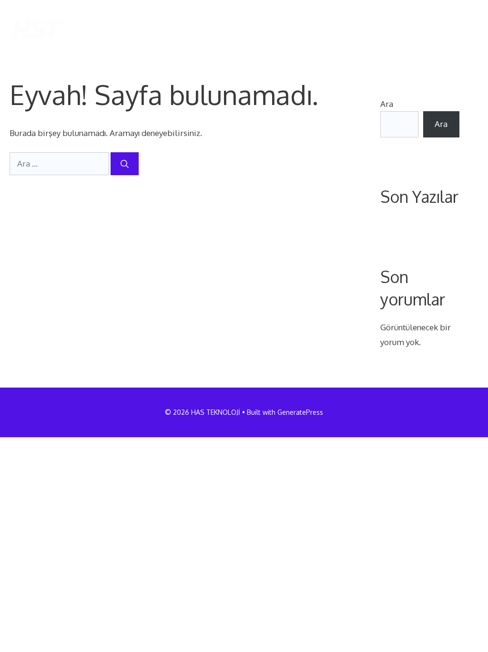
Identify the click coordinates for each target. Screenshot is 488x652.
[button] (463, 29)
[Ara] (125, 163)
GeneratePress (300, 412)
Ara (386, 104)
